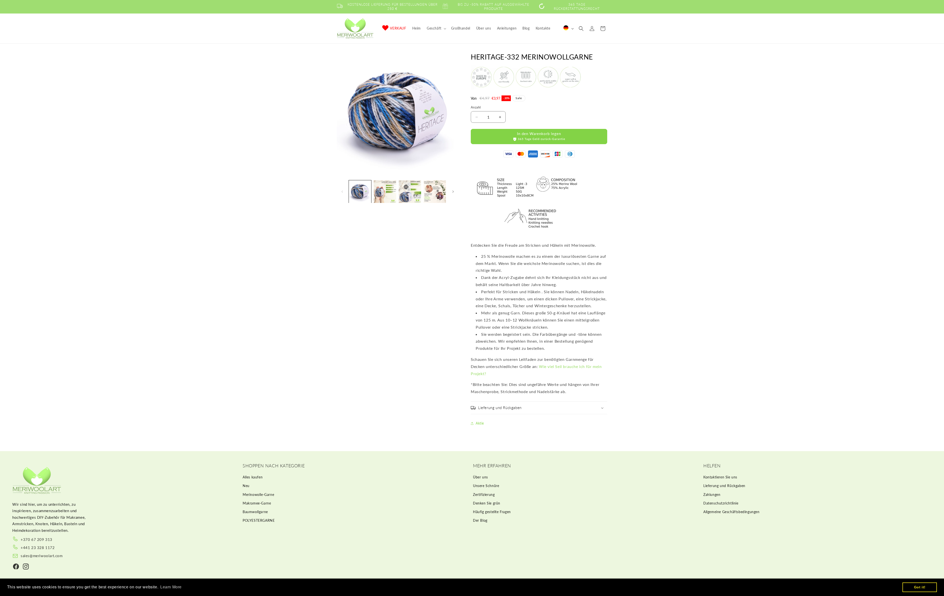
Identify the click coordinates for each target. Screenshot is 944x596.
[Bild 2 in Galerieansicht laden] (385, 191)
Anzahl (476, 107)
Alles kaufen (253, 477)
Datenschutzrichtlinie (720, 503)
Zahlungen (711, 494)
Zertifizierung (484, 494)
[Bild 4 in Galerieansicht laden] (435, 191)
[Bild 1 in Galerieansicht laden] (360, 191)
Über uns (480, 477)
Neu (246, 486)
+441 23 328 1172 (38, 547)
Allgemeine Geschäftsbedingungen (731, 512)
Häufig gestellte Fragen (492, 512)
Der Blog (480, 520)
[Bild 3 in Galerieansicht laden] (410, 191)
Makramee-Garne (257, 503)
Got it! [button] (920, 587)
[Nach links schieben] (342, 191)
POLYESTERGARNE (259, 520)
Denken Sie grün (486, 503)
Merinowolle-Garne (258, 494)
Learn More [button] (171, 587)
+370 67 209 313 (36, 539)
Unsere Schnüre (486, 486)
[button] (436, 28)
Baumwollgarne (255, 512)
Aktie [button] (480, 423)
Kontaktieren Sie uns (720, 477)
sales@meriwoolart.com (42, 555)
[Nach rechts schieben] (453, 191)
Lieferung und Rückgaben (724, 486)
